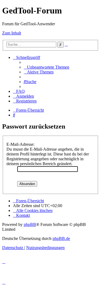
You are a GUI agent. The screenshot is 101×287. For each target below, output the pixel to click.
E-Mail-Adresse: (20, 144)
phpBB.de (61, 238)
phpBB (30, 224)
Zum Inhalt (11, 33)
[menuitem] (46, 67)
